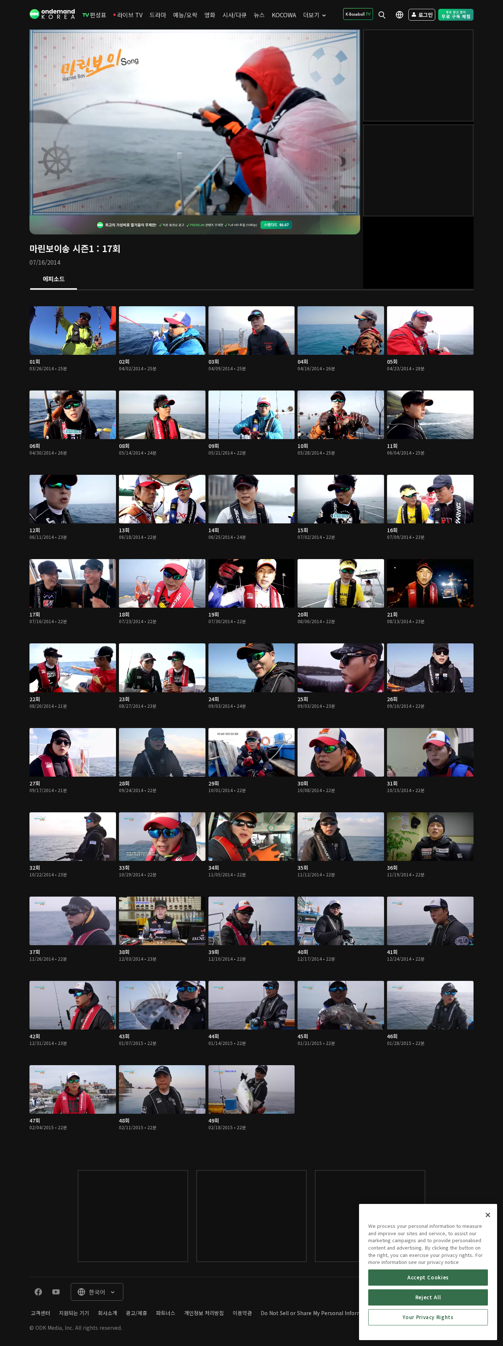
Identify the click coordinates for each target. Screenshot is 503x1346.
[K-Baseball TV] (358, 14)
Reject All (428, 1297)
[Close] (488, 1215)
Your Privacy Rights (427, 1317)
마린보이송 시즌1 (61, 248)
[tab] (53, 279)
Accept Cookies (428, 1277)
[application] (194, 122)
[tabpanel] (251, 722)
